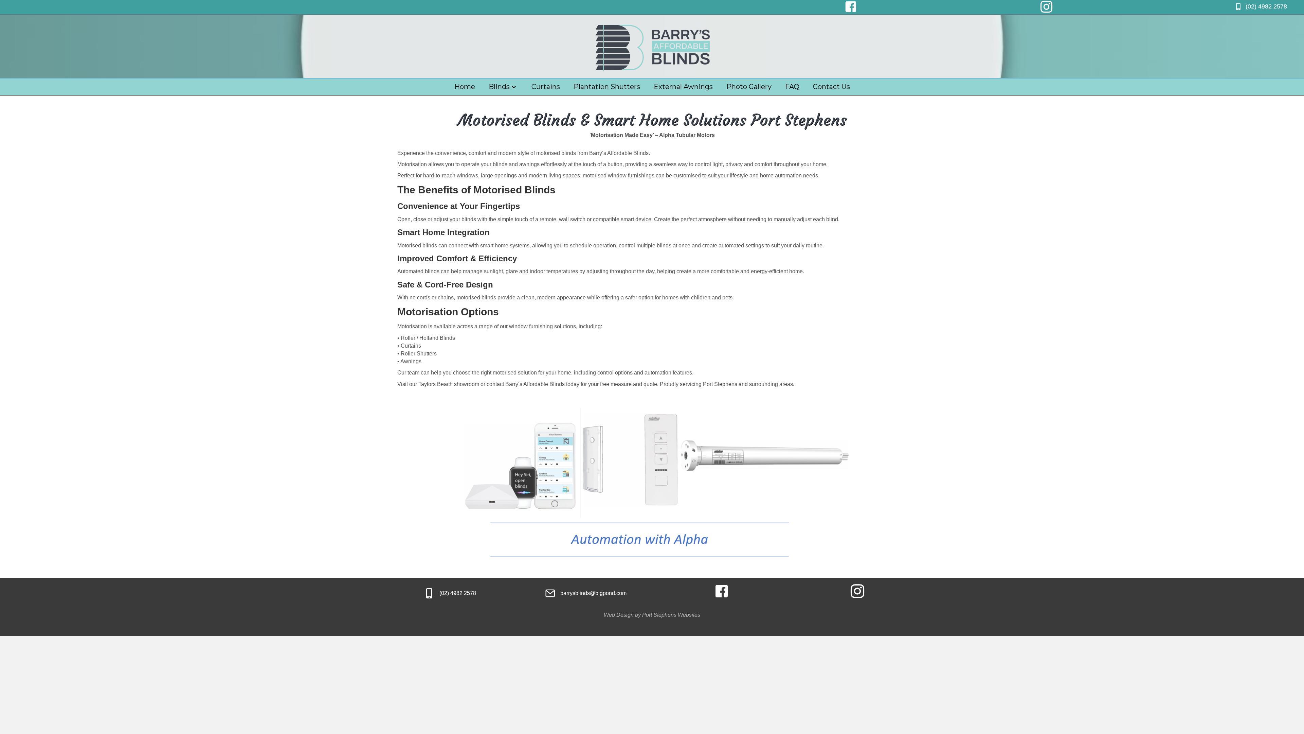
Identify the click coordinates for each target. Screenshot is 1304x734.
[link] (464, 86)
